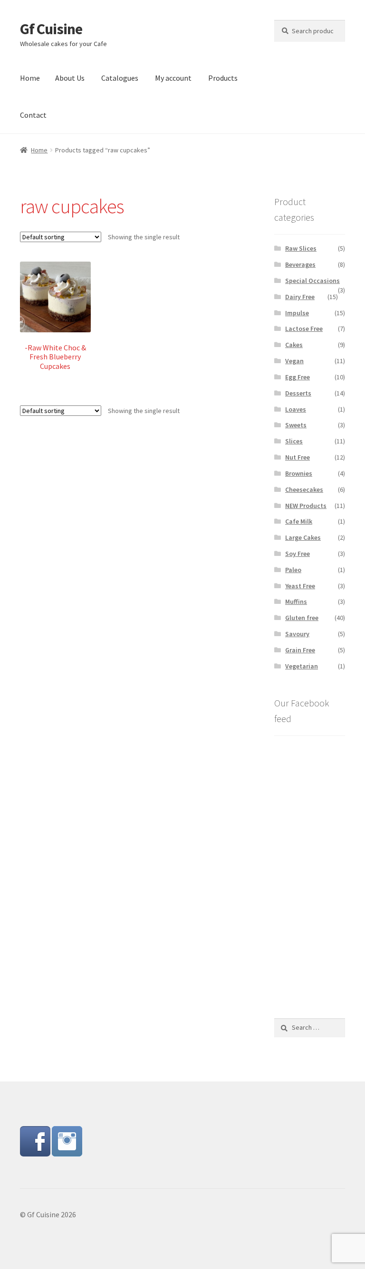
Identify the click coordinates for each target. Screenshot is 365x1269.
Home (30, 78)
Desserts (298, 393)
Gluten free (301, 617)
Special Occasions (312, 280)
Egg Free (297, 377)
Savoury (297, 634)
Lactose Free (304, 328)
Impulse (297, 313)
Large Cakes (303, 537)
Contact (33, 115)
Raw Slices (301, 248)
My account (173, 78)
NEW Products (306, 505)
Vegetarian (301, 666)
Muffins (296, 601)
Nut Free (297, 457)
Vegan (294, 361)
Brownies (298, 473)
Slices (294, 441)
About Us (70, 78)
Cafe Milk (298, 521)
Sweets (296, 425)
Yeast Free (300, 586)
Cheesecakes (304, 489)
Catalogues (119, 78)
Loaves (295, 409)
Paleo (293, 569)
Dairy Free (300, 296)
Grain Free (300, 650)
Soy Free (297, 553)
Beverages (300, 264)
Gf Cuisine (51, 28)
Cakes (294, 344)
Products (223, 78)
